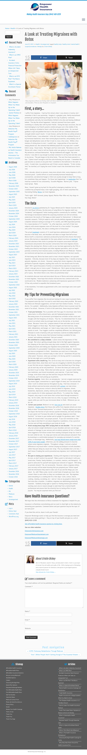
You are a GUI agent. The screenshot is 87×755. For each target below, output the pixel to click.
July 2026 (12, 170)
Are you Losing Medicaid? (13, 675)
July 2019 (12, 386)
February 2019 (13, 400)
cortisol (62, 386)
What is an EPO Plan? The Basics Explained (14, 79)
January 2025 (13, 208)
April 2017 (12, 460)
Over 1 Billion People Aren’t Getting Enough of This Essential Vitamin (55, 655)
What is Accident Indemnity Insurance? (14, 49)
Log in (11, 508)
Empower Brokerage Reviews (14, 687)
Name (27, 611)
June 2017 (12, 455)
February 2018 (13, 433)
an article (36, 208)
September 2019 (14, 381)
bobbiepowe (13, 137)
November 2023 (14, 246)
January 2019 (13, 403)
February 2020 (13, 367)
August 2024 (13, 222)
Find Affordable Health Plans (14, 690)
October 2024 (13, 216)
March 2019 (12, 397)
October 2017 (13, 444)
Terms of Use (9, 712)
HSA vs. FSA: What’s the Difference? (69, 730)
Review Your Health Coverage (14, 709)
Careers (8, 680)
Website (28, 628)
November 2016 (14, 474)
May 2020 (12, 359)
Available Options (11, 678)
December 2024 (14, 211)
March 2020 (12, 364)
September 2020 (14, 348)
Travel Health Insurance (65, 693)
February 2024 (13, 238)
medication (72, 179)
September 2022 (14, 285)
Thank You (9, 714)
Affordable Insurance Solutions (15, 673)
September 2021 (14, 315)
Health (13, 28)
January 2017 (13, 469)
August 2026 (13, 167)
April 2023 (12, 266)
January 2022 (13, 304)
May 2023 (12, 263)
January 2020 (13, 370)
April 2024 (12, 233)
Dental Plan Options (11, 685)
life (10, 491)
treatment (35, 232)
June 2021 (12, 323)
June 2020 (12, 356)
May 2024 (12, 230)
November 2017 (14, 441)
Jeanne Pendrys (14, 113)
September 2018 (14, 414)
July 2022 (12, 290)
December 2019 (14, 373)
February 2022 (13, 301)
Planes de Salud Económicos (14, 702)
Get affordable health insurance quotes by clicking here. (43, 524)
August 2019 (13, 384)
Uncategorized (13, 499)
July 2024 (12, 224)
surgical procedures (31, 46)
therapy (39, 46)
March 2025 (12, 205)
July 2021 (12, 320)
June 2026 (12, 172)
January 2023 (13, 274)
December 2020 (14, 340)
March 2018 (12, 430)
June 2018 (12, 422)
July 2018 (12, 419)
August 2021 (13, 318)
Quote (8, 707)
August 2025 (13, 194)
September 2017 (14, 447)
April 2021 (12, 329)
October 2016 (13, 477)
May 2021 (12, 326)
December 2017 (14, 438)
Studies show (40, 407)
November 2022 (14, 279)
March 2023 (12, 268)
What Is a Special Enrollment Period (69, 685)
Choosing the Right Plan (13, 682)
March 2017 (12, 463)
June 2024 (12, 227)
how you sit (58, 405)
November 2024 (14, 213)
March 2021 (12, 331)
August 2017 (13, 449)
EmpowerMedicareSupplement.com (37, 534)
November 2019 (14, 375)
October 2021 (13, 312)
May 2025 (12, 200)
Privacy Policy (9, 704)
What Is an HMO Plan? (65, 670)
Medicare (11, 494)
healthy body (58, 44)
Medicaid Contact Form (12, 699)
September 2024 (14, 219)
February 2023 (13, 271)
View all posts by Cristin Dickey (45, 572)
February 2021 (13, 334)
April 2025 (12, 202)
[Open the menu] (83, 19)
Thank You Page (10, 719)
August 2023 (13, 255)
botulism (74, 239)
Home (7, 28)
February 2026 (13, 183)
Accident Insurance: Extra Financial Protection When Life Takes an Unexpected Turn (68, 675)
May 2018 (12, 425)
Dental (11, 486)
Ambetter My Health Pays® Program (12, 131)
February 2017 (13, 466)
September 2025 (14, 191)
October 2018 (13, 411)
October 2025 (13, 189)
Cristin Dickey (48, 46)
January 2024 (13, 241)
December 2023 (14, 244)
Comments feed (14, 514)
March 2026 (12, 180)
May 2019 (12, 392)
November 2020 (14, 342)
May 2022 (12, 296)
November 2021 (14, 309)
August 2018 (13, 416)
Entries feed (12, 511)
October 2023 (13, 249)
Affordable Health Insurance (14, 668)
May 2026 (12, 175)
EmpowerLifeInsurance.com (34, 531)
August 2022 (13, 287)
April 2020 (12, 362)
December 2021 (14, 307)
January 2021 (13, 337)
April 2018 (12, 427)
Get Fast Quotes (10, 695)
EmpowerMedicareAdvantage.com (36, 538)
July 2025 (12, 197)
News (10, 497)
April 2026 (12, 178)
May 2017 (12, 458)
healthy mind (66, 44)
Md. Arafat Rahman (15, 147)
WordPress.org (13, 516)
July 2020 (12, 353)
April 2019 (12, 394)
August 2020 (13, 351)
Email (27, 620)
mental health (75, 44)
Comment (29, 586)
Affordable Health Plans (12, 670)
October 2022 (13, 282)
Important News (10, 697)
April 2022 (12, 298)
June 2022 (12, 293)
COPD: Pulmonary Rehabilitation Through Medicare (45, 651)
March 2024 (12, 235)
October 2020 (13, 345)
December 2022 (14, 277)
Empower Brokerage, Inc (39, 751)
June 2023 (12, 260)
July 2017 (12, 452)
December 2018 (14, 405)
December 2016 (14, 471)
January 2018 (13, 436)
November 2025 (14, 186)
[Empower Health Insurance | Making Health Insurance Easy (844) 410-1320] (43, 7)
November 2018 (14, 408)
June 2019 (12, 389)
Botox (40, 192)
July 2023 (12, 257)
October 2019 (13, 378)
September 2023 (14, 252)
